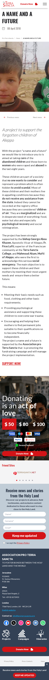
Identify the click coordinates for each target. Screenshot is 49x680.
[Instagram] (21, 622)
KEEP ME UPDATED (24, 675)
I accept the (18, 543)
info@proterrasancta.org (24, 616)
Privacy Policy (23, 543)
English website (9, 610)
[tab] (16, 480)
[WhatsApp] (42, 622)
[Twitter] (13, 622)
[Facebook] (6, 622)
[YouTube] (28, 622)
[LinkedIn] (35, 622)
